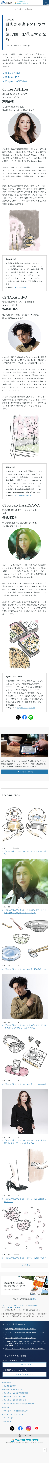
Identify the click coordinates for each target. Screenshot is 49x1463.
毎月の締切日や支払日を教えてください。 (20, 1329)
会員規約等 (7, 1382)
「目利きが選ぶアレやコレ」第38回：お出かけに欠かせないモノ (25, 1200)
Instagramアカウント (28, 1428)
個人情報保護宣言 (10, 1386)
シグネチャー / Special (23, 9)
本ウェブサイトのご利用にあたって (16, 1411)
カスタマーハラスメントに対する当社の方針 (19, 1403)
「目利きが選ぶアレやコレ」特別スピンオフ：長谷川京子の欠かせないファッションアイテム (25, 911)
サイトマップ (8, 1418)
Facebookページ (20, 1428)
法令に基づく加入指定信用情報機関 (16, 1393)
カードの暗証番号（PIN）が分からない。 (20, 1338)
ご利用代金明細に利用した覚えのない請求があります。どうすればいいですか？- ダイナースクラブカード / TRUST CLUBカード (25, 1343)
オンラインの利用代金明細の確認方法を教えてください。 (25, 1333)
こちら (33, 1299)
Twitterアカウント (12, 1428)
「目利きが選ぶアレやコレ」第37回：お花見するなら (25, 1258)
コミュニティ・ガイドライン (13, 1414)
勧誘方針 (7, 1407)
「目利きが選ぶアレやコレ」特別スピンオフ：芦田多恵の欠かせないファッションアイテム (25, 1141)
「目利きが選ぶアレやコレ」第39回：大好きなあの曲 (25, 1084)
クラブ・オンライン (25, 1374)
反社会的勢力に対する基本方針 (14, 1396)
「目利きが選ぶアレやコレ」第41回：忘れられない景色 (25, 853)
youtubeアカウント (37, 1428)
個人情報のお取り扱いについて (14, 1389)
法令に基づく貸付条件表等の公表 (15, 1400)
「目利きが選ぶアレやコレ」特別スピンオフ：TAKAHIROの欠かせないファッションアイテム (25, 1026)
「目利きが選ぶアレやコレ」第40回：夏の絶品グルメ (25, 969)
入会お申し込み (25, 1364)
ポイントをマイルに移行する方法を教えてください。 (25, 1349)
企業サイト (7, 1421)
